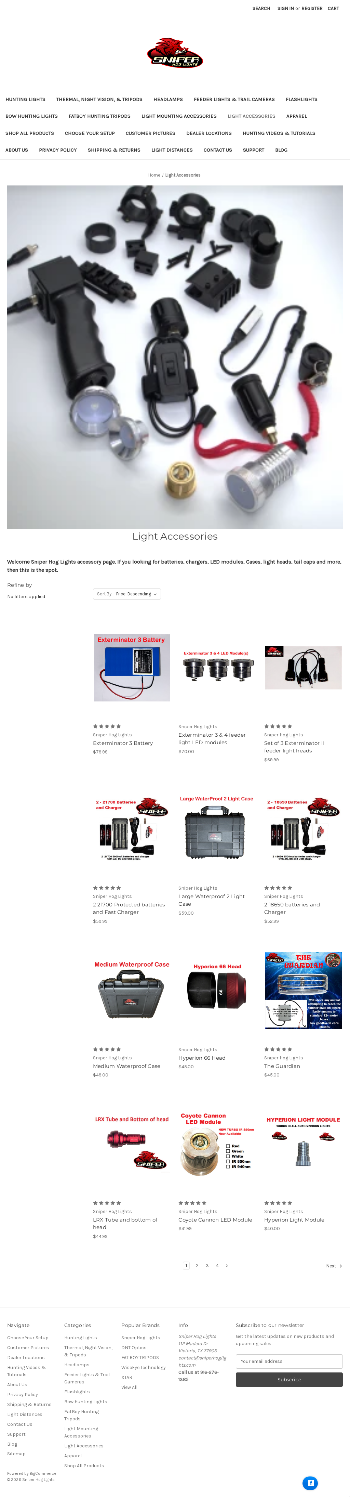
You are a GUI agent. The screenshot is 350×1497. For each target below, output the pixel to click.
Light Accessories (251, 116)
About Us (16, 150)
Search (261, 8)
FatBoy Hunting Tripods (100, 116)
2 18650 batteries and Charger (292, 908)
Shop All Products (29, 133)
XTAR (126, 1377)
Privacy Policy (58, 150)
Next (331, 1266)
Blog (281, 150)
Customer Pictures (150, 133)
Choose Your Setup (90, 133)
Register (312, 8)
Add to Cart (132, 667)
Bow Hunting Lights (31, 116)
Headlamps (168, 99)
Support (253, 150)
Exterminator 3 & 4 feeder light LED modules (212, 739)
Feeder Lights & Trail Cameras (234, 99)
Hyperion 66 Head (202, 1058)
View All (129, 1387)
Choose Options (217, 667)
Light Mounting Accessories (179, 116)
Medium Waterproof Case (127, 1066)
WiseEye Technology (143, 1367)
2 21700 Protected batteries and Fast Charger (129, 908)
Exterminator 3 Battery (123, 743)
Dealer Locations (209, 133)
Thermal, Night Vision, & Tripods (99, 99)
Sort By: (104, 593)
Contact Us (218, 150)
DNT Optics (134, 1348)
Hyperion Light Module (294, 1219)
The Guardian (282, 1066)
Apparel (296, 116)
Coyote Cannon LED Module (215, 1219)
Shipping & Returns (114, 150)
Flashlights (302, 99)
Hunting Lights (25, 99)
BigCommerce (43, 1473)
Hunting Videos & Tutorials (279, 133)
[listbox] (138, 594)
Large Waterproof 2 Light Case (211, 900)
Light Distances (172, 150)
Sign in (286, 8)
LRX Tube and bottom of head (125, 1223)
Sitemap (16, 1454)
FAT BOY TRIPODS (140, 1357)
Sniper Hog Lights (140, 1338)
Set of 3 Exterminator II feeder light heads (294, 747)
